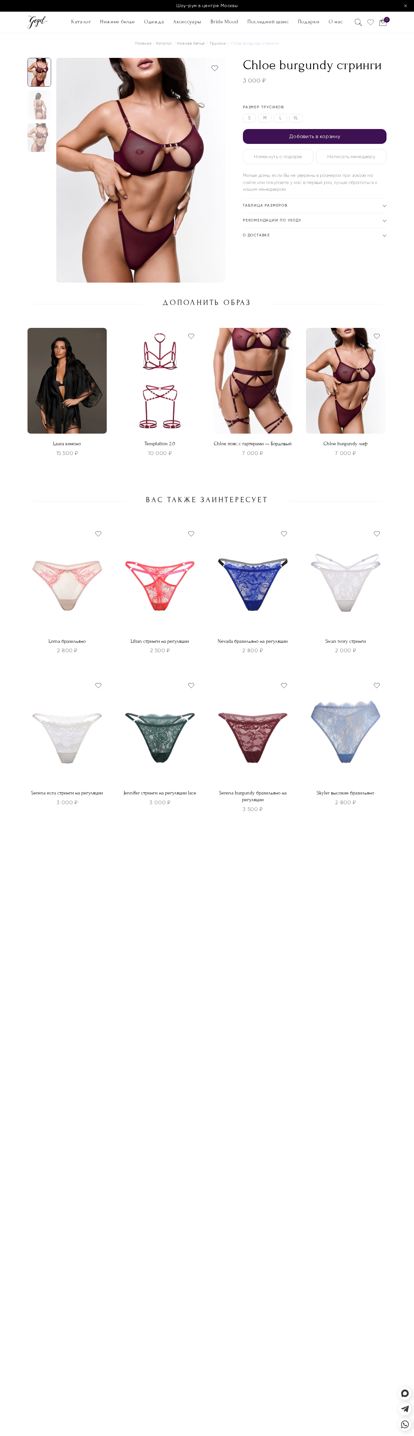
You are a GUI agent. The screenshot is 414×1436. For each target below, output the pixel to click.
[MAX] (404, 1393)
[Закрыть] (405, 5)
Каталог (81, 21)
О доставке (256, 235)
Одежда (154, 21)
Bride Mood (224, 21)
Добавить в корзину (315, 136)
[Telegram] (404, 1408)
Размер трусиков (263, 107)
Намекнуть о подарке (278, 156)
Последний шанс (268, 21)
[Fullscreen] (218, 276)
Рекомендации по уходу (272, 220)
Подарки (309, 21)
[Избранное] (370, 22)
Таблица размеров (265, 205)
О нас (336, 21)
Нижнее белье (117, 21)
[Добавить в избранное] (214, 68)
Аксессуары (187, 21)
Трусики (218, 43)
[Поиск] (358, 22)
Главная (143, 43)
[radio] (249, 118)
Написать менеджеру (351, 156)
